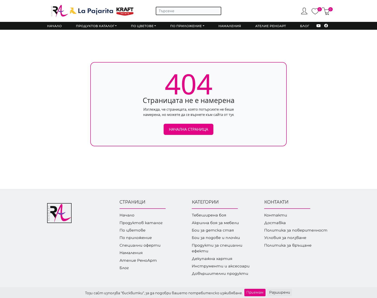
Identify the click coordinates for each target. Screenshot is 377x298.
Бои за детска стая (213, 230)
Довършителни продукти (220, 273)
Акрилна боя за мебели (215, 222)
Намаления (229, 26)
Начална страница (188, 129)
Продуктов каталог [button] (95, 26)
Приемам (255, 292)
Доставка (275, 222)
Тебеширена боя (209, 215)
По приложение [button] (186, 26)
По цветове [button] (142, 26)
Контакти (275, 215)
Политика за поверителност (295, 230)
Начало (54, 26)
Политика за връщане (288, 245)
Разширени (279, 292)
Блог (304, 26)
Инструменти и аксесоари (221, 266)
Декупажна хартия (212, 258)
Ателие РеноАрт (270, 26)
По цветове (133, 230)
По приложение (136, 237)
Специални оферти (140, 245)
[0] (315, 13)
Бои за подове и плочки (216, 237)
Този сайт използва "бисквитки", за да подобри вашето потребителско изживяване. (164, 293)
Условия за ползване (285, 237)
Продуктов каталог (141, 222)
